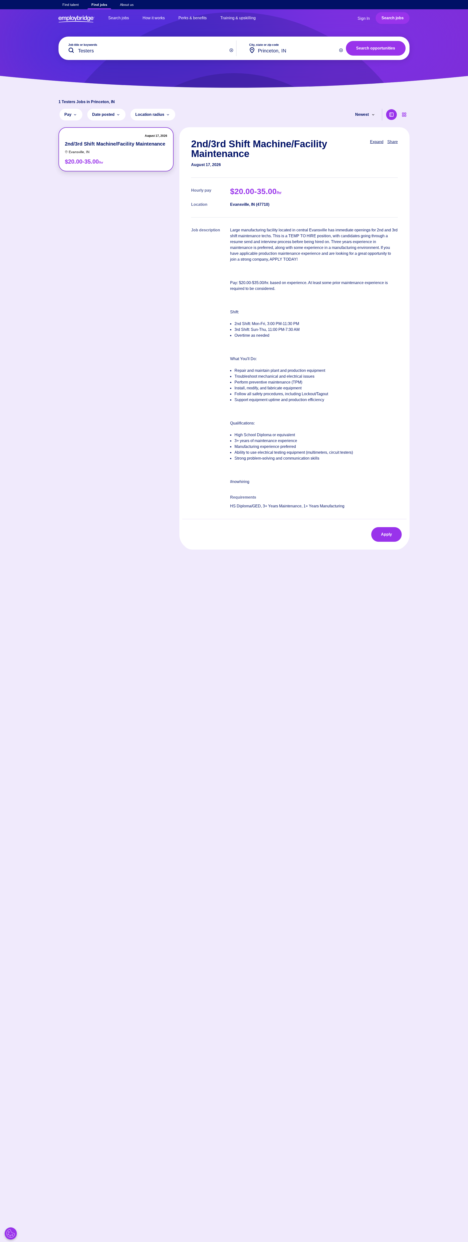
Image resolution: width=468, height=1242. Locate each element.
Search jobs (118, 18)
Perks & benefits (192, 18)
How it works (154, 18)
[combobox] (293, 48)
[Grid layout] (404, 114)
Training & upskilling (238, 18)
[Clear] (231, 50)
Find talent (70, 5)
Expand (376, 142)
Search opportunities (375, 48)
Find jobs (99, 5)
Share (392, 142)
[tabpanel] (294, 338)
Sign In (364, 18)
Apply (386, 534)
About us (127, 5)
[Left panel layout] (391, 114)
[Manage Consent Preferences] (11, 1233)
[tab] (116, 149)
